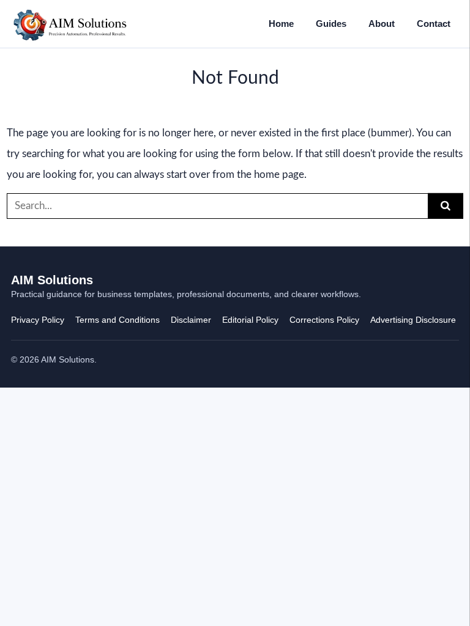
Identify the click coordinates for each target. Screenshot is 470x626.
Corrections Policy (324, 320)
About (381, 23)
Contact (433, 23)
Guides (331, 23)
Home (281, 23)
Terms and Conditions (117, 320)
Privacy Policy (37, 320)
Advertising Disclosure (413, 320)
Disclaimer (191, 320)
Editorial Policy (250, 320)
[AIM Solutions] (70, 24)
